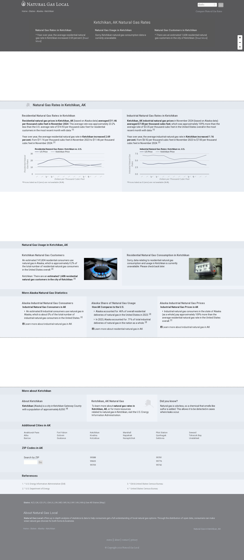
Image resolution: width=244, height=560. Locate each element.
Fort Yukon (62, 432)
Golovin (60, 435)
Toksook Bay (195, 435)
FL (45, 502)
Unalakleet (194, 438)
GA (49, 502)
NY (73, 502)
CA (36, 502)
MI (65, 502)
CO (41, 502)
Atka (26, 435)
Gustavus (61, 438)
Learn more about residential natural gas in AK (118, 329)
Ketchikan (94, 432)
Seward (192, 432)
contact (125, 539)
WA (82, 502)
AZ (32, 502)
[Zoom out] (240, 42)
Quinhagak (161, 435)
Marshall (127, 432)
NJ (69, 502)
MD (60, 502)
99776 (159, 461)
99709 (93, 465)
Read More (62, 39)
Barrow (27, 438)
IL (53, 502)
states (109, 539)
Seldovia (160, 438)
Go (221, 5)
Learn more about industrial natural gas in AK (48, 324)
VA (77, 502)
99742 (159, 465)
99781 (159, 457)
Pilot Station (161, 432)
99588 (93, 457)
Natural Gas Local (48, 4)
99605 (93, 461)
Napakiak (127, 435)
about (117, 539)
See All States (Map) (95, 502)
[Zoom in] (240, 37)
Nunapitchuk (129, 438)
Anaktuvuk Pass (31, 432)
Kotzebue (94, 438)
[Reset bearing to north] (240, 47)
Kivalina (93, 435)
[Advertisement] (122, 76)
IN (56, 502)
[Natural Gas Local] (24, 4)
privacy (134, 539)
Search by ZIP (31, 457)
